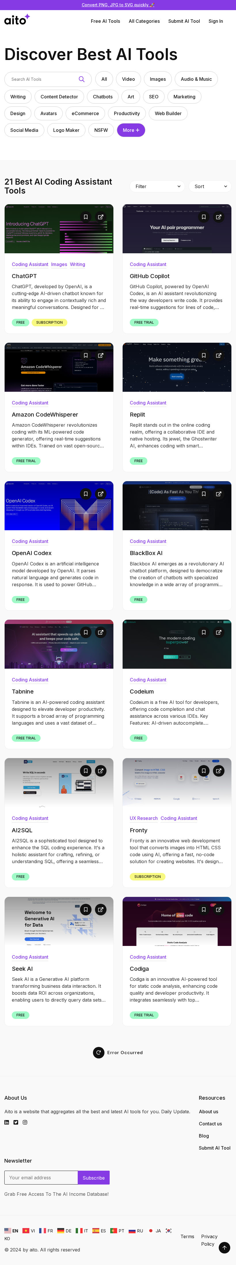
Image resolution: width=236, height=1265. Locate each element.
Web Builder (168, 113)
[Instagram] (27, 1122)
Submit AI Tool (184, 21)
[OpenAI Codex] (59, 505)
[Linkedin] (9, 1122)
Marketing (184, 97)
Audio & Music (196, 79)
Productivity (127, 113)
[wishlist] (85, 217)
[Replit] (177, 367)
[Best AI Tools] (17, 21)
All (104, 79)
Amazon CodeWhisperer (45, 414)
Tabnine (23, 691)
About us (208, 1111)
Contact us (210, 1124)
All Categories (144, 21)
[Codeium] (177, 644)
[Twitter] (18, 1122)
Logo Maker (66, 130)
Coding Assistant (30, 264)
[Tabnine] (59, 644)
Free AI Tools (105, 21)
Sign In (216, 21)
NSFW (101, 130)
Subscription (49, 322)
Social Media (24, 130)
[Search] (82, 79)
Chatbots (103, 97)
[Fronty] (177, 782)
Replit (137, 414)
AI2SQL (22, 830)
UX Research (144, 818)
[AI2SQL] (59, 782)
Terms (187, 1236)
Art (130, 97)
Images (158, 79)
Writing (18, 97)
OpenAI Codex (32, 553)
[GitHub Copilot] (177, 228)
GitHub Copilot (150, 276)
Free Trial (144, 322)
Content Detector (59, 97)
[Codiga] (177, 921)
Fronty (139, 830)
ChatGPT (24, 276)
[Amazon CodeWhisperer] (59, 367)
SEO (154, 97)
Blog (204, 1136)
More (128, 130)
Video (128, 79)
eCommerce (85, 113)
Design (17, 113)
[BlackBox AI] (177, 505)
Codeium (142, 691)
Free (20, 322)
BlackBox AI (146, 553)
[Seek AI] (59, 921)
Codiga (139, 968)
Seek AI (22, 968)
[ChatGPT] (59, 228)
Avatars (48, 113)
